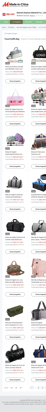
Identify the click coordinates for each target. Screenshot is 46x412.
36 (16, 388)
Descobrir (39, 22)
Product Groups (11, 33)
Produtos (17, 22)
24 (11, 388)
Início (6, 22)
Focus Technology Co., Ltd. (37, 400)
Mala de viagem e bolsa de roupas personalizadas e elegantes (14, 197)
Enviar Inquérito (15, 81)
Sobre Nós (28, 22)
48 (21, 388)
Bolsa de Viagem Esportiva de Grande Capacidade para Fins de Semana (15, 239)
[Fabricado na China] (15, 4)
